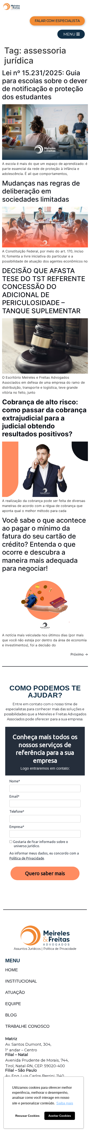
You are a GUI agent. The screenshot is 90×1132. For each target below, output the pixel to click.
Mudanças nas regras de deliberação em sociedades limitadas (41, 191)
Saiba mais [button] (64, 1103)
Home (11, 970)
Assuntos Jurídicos (27, 949)
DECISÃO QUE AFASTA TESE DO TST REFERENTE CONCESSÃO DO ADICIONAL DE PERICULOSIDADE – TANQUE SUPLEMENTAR (43, 291)
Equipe (13, 1003)
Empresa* (16, 827)
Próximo (79, 654)
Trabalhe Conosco (27, 1026)
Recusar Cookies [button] (27, 1115)
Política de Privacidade (26, 858)
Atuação (15, 992)
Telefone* (16, 811)
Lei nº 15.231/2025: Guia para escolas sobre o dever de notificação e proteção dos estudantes (44, 85)
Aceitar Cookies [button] (59, 1115)
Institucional (21, 981)
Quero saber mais (45, 873)
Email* (14, 796)
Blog (11, 1015)
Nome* (14, 781)
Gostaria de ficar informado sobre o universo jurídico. (40, 844)
